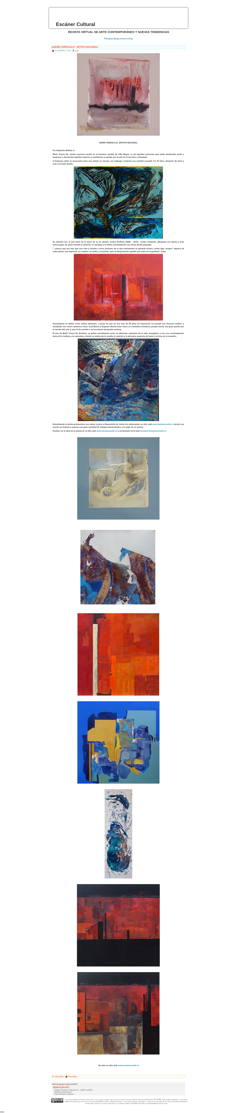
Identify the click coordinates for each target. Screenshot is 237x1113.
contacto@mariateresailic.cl (153, 431)
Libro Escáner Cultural (64, 1094)
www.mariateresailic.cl (163, 424)
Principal (108, 38)
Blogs (116, 38)
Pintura (74, 1076)
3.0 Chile (157, 1099)
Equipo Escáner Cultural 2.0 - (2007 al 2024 (73, 1090)
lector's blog (127, 38)
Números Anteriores (63, 1092)
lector (77, 50)
